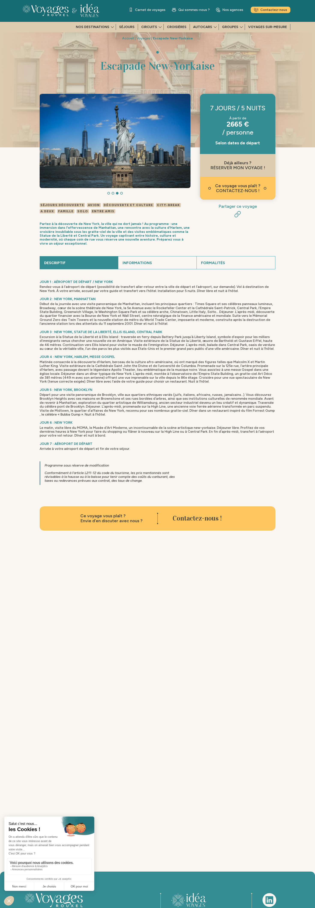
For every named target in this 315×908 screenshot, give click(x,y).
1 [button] (108, 193)
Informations (137, 262)
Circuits (149, 27)
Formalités (213, 262)
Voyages (143, 38)
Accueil (128, 38)
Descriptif (55, 262)
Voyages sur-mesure (267, 27)
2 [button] (113, 193)
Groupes (230, 27)
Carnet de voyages (150, 10)
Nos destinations (92, 27)
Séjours (127, 27)
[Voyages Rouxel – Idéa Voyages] (69, 10)
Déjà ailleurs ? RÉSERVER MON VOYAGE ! (237, 165)
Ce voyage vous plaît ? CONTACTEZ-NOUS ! (237, 188)
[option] (115, 141)
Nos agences (232, 10)
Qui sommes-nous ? (194, 10)
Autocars (202, 27)
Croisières (176, 27)
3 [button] (117, 193)
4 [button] (121, 193)
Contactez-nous (273, 10)
